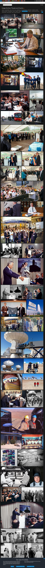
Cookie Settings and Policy (30, 566)
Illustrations (10, 11)
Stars (13, 12)
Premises (29, 11)
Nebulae (17, 11)
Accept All (12, 566)
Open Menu (3, 2)
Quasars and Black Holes (35, 11)
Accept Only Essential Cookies (20, 566)
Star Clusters (9, 12)
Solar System (4, 12)
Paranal (20, 11)
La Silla (14, 11)
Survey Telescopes (17, 12)
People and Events (24, 11)
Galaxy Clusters (4, 11)
